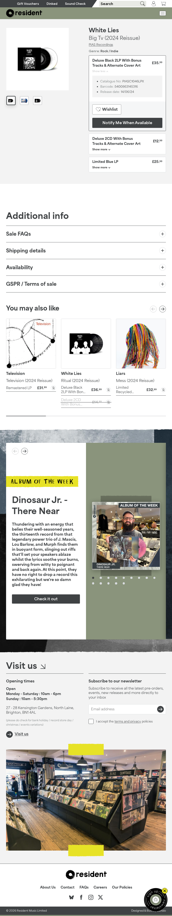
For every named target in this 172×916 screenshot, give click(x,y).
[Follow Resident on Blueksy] (71, 897)
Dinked (52, 3)
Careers (100, 887)
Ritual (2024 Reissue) (80, 380)
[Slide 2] (66, 416)
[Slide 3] (106, 416)
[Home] (24, 13)
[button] (31, 387)
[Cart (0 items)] (163, 3)
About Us (48, 887)
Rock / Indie (109, 51)
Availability (19, 267)
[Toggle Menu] (162, 13)
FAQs (84, 887)
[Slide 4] (146, 416)
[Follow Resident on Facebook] (81, 897)
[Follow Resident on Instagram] (90, 897)
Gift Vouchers (28, 3)
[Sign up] (160, 709)
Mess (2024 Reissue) (135, 380)
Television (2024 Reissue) (29, 380)
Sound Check (75, 3)
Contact (67, 887)
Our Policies (122, 887)
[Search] (141, 3)
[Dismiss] (165, 891)
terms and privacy (128, 721)
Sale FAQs (18, 234)
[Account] (153, 3)
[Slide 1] (26, 416)
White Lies (104, 30)
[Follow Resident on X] (100, 897)
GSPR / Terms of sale (31, 284)
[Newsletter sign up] (156, 900)
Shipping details (26, 250)
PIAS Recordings (101, 44)
